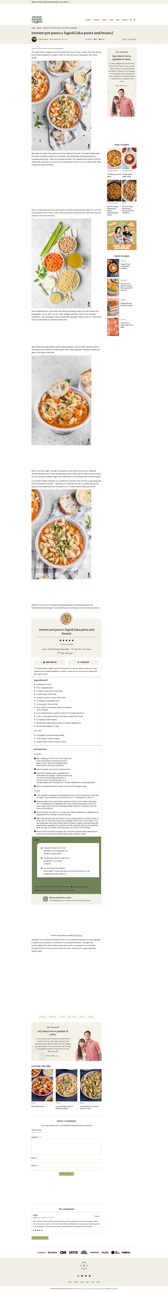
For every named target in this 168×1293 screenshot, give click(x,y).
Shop (117, 20)
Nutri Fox (78, 935)
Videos (104, 20)
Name (34, 1158)
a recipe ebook (92, 481)
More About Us (52, 1055)
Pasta (82, 1017)
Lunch (62, 1017)
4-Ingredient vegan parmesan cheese (50, 735)
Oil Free (72, 1017)
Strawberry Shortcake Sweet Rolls (127, 325)
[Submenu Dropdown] (91, 20)
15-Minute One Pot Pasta (114, 175)
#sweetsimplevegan (84, 900)
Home (33, 28)
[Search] (134, 20)
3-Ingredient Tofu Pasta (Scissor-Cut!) (89, 1107)
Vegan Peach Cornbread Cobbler (125, 266)
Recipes (87, 20)
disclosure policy (59, 48)
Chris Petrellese (43, 39)
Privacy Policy (78, 1288)
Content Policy (86, 1288)
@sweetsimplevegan (65, 605)
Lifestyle (96, 20)
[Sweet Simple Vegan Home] (36, 20)
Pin (96, 39)
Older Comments (40, 1238)
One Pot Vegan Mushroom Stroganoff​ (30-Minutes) (128, 209)
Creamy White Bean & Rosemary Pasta (64, 1107)
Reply (97, 1216)
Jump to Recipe (129, 39)
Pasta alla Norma (37, 1106)
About (111, 20)
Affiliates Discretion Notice (97, 1288)
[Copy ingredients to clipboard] (47, 680)
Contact (124, 20)
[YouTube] (82, 1276)
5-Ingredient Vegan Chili (127, 175)
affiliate (40, 945)
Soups (91, 1017)
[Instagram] (78, 1276)
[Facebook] (86, 1276)
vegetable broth (47, 688)
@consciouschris (83, 605)
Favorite (89, 39)
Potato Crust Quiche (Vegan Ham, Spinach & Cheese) (127, 287)
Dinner (39, 28)
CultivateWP (114, 1288)
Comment (36, 1137)
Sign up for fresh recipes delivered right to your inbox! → (50, 2)
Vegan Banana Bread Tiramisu (127, 304)
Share (102, 39)
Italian (52, 1017)
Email (35, 1165)
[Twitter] (90, 1276)
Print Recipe (51, 662)
